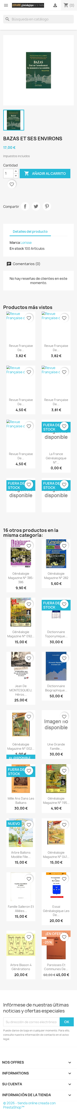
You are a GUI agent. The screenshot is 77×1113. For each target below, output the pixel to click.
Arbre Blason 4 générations (21, 967)
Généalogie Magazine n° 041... (56, 854)
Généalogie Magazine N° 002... (20, 746)
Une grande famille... (56, 746)
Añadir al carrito (45, 173)
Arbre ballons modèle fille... (21, 854)
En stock (17, 248)
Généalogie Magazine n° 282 (56, 576)
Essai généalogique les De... (56, 911)
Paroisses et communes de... (56, 967)
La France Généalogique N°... (56, 458)
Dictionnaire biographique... (56, 688)
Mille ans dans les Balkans (21, 800)
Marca (15, 242)
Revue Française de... (21, 348)
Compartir (25, 206)
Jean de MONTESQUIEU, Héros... (20, 690)
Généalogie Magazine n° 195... (56, 800)
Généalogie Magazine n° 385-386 (21, 578)
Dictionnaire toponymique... (56, 634)
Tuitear (36, 206)
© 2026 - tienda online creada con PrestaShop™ (29, 1105)
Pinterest (47, 206)
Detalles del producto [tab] (30, 231)
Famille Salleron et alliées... (21, 909)
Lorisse (26, 242)
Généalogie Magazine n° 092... (20, 634)
